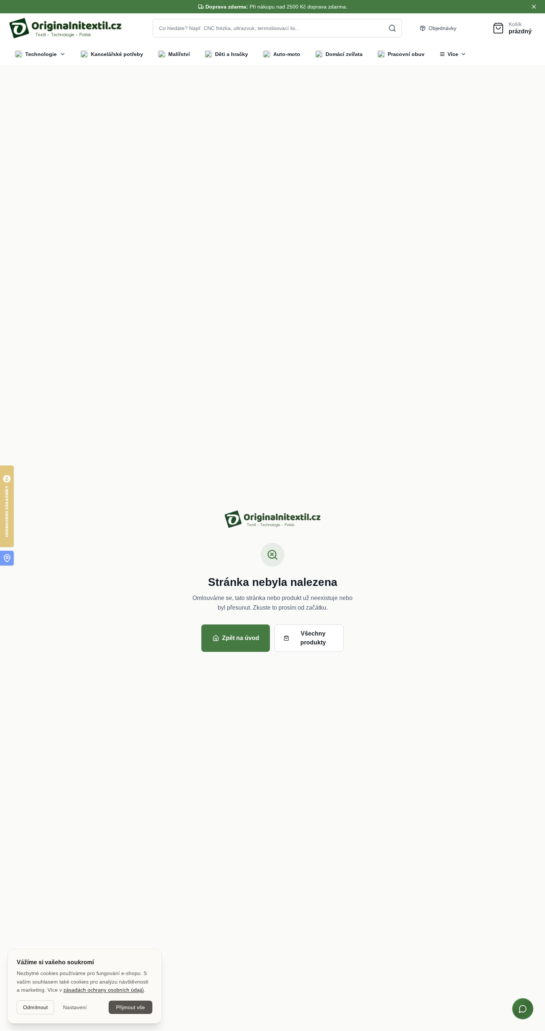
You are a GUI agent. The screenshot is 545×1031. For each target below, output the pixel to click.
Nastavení (75, 1007)
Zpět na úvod (240, 638)
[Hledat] (392, 28)
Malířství (179, 54)
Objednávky (442, 28)
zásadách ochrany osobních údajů (103, 990)
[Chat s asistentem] (522, 1008)
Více (452, 54)
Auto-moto (286, 54)
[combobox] (277, 28)
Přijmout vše (130, 1007)
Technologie (41, 54)
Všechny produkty (313, 638)
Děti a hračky (231, 54)
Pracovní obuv (406, 54)
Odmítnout (35, 1007)
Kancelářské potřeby (117, 54)
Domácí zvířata (344, 54)
